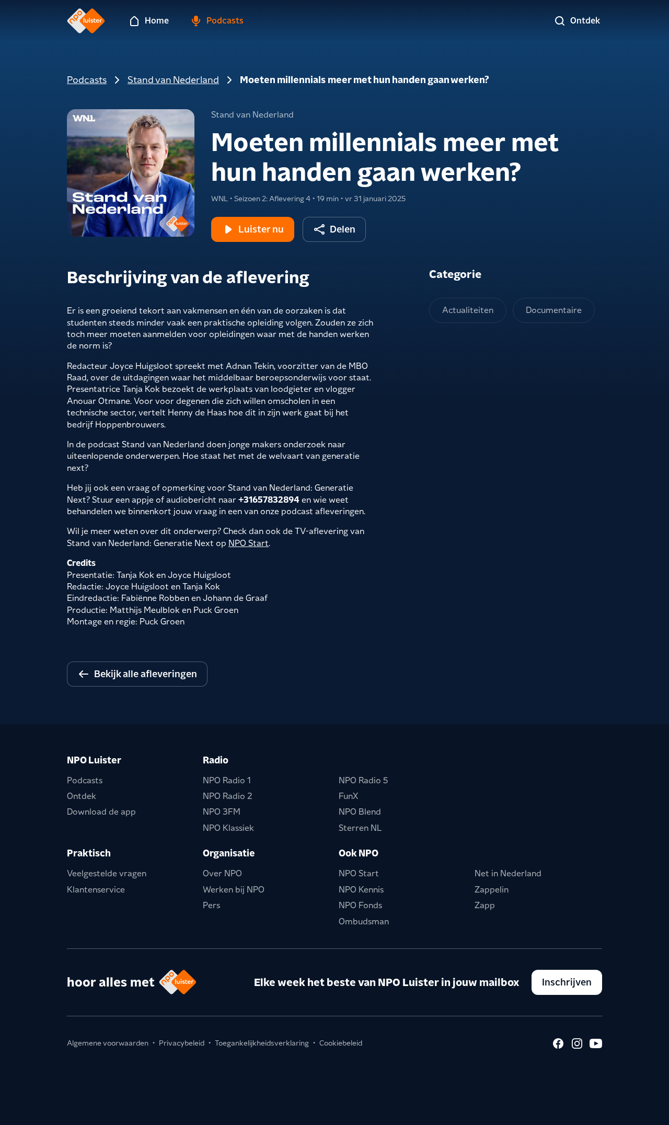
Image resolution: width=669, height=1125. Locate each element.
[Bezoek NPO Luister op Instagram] (577, 1043)
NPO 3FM (221, 811)
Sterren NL (360, 827)
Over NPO (222, 873)
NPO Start (248, 543)
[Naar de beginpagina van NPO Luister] (86, 20)
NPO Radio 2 (227, 796)
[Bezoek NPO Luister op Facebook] (558, 1043)
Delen (342, 229)
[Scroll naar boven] (643, 1110)
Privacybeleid (181, 1043)
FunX (348, 796)
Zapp (485, 905)
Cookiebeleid (340, 1043)
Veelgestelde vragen (106, 873)
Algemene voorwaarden (107, 1043)
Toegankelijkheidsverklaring (262, 1043)
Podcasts (87, 80)
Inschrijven (567, 982)
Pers (211, 905)
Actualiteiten (467, 310)
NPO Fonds (360, 905)
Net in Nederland (508, 873)
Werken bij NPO (233, 889)
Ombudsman (364, 921)
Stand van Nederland (173, 80)
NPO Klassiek (228, 827)
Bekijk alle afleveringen (145, 674)
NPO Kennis (361, 889)
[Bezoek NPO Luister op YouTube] (596, 1043)
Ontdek (81, 796)
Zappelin (492, 889)
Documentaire (554, 310)
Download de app (101, 811)
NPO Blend (360, 811)
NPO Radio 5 (363, 780)
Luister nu (261, 229)
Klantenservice (96, 889)
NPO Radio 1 (227, 780)
